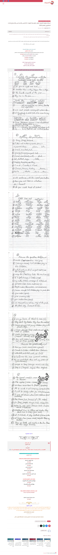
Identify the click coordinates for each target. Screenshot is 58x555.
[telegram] (3, 1)
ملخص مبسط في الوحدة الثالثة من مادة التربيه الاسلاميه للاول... (25, 545)
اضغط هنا (22, 54)
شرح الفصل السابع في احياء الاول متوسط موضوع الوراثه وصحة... (48, 545)
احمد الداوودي (46, 28)
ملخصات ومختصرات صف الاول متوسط (40, 521)
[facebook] (8, 1)
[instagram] (5, 1)
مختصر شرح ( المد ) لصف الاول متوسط (33, 544)
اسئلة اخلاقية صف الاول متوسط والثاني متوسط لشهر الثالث (18, 544)
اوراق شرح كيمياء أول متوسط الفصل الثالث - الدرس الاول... (11, 545)
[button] (46, 526)
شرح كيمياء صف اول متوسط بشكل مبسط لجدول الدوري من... (40, 545)
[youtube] (6, 1)
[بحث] (3, 3)
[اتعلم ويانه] (49, 2)
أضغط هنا (29, 465)
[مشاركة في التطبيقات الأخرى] (38, 526)
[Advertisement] (29, 13)
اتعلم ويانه (45, 553)
